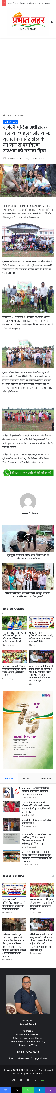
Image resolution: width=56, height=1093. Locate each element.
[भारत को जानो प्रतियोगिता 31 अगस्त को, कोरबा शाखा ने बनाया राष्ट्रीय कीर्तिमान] (41, 623)
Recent (26, 778)
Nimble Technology (35, 1073)
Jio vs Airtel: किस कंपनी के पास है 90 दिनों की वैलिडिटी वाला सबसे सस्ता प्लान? (35, 791)
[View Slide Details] (28, 473)
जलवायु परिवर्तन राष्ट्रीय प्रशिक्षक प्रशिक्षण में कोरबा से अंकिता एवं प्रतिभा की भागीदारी (14, 637)
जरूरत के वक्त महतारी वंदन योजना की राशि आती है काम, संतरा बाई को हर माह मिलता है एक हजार (36, 807)
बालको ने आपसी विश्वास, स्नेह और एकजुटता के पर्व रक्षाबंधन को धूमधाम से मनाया (14, 670)
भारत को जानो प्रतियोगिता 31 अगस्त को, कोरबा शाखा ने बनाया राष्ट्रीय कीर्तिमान (41, 637)
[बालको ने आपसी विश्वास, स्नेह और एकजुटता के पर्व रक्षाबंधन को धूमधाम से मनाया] (14, 656)
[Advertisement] (28, 75)
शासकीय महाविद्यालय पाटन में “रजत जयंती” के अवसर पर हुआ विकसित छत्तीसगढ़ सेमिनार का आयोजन (37, 856)
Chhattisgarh (19, 115)
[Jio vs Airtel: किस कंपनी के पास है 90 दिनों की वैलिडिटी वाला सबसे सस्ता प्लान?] (11, 792)
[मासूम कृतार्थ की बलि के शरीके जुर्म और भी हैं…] (11, 824)
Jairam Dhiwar (13, 159)
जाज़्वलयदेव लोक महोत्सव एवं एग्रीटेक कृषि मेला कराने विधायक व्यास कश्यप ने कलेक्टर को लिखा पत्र (36, 839)
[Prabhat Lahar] (28, 22)
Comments (45, 778)
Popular (9, 778)
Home (8, 115)
